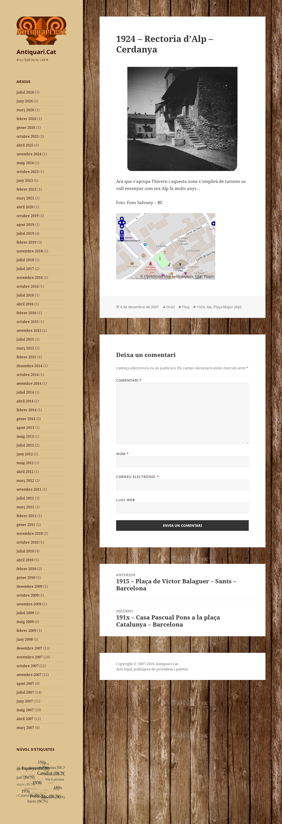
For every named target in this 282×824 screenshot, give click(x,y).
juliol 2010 (25, 551)
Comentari (129, 380)
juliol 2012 (25, 445)
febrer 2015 (26, 357)
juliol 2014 (25, 392)
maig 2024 (25, 162)
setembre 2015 (29, 330)
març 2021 (25, 198)
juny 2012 (25, 454)
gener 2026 (26, 127)
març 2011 (25, 507)
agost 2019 (25, 224)
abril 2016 (25, 304)
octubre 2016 (28, 286)
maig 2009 (25, 621)
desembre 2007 (29, 648)
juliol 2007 (25, 692)
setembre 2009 (29, 604)
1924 (201, 306)
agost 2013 (25, 427)
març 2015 (25, 348)
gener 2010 (26, 577)
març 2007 (25, 727)
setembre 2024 (29, 154)
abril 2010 (25, 559)
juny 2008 (25, 639)
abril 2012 (25, 471)
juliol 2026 (25, 92)
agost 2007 (25, 683)
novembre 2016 (30, 277)
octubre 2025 (28, 136)
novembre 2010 (30, 533)
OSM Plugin (205, 276)
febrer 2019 (26, 242)
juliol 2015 (25, 339)
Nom (122, 453)
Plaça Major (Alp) (227, 306)
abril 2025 (25, 145)
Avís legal (124, 669)
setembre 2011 (29, 489)
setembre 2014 (29, 383)
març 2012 (25, 480)
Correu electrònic (137, 476)
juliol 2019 (25, 233)
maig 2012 (25, 462)
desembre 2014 (29, 365)
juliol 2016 (25, 295)
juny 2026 (25, 101)
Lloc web (125, 499)
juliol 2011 (25, 498)
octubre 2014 (28, 374)
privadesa (164, 669)
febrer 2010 (26, 568)
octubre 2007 (28, 665)
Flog (185, 306)
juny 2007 (25, 701)
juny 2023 (25, 180)
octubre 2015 (28, 321)
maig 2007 (25, 710)
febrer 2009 (26, 630)
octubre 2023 (28, 171)
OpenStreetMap (157, 276)
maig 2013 (25, 436)
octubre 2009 (28, 595)
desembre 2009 (29, 586)
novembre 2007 (30, 657)
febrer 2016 (26, 312)
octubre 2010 (28, 542)
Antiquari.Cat (36, 52)
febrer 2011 (26, 515)
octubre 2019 (28, 215)
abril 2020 (25, 207)
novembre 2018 (30, 251)
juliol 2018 (25, 259)
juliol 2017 (25, 268)
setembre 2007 (29, 674)
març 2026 (25, 109)
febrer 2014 (26, 409)
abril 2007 (25, 718)
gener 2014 (26, 418)
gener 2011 (26, 524)
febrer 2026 (26, 118)
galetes (182, 669)
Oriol (170, 306)
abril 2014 (25, 401)
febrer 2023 (26, 189)
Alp (209, 306)
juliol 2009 (25, 612)
